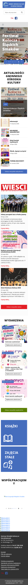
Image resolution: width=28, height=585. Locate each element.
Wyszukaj (22, 12)
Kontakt (3, 552)
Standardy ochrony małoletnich (11, 563)
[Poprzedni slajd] (6, 62)
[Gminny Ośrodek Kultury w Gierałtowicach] (14, 4)
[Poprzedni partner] (6, 508)
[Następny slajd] (21, 62)
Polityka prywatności (7, 561)
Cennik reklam (5, 556)
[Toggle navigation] (14, 24)
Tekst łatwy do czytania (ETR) (10, 569)
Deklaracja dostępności (8, 567)
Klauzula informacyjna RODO (10, 565)
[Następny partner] (21, 508)
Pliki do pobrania (6, 554)
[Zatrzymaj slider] (18, 62)
